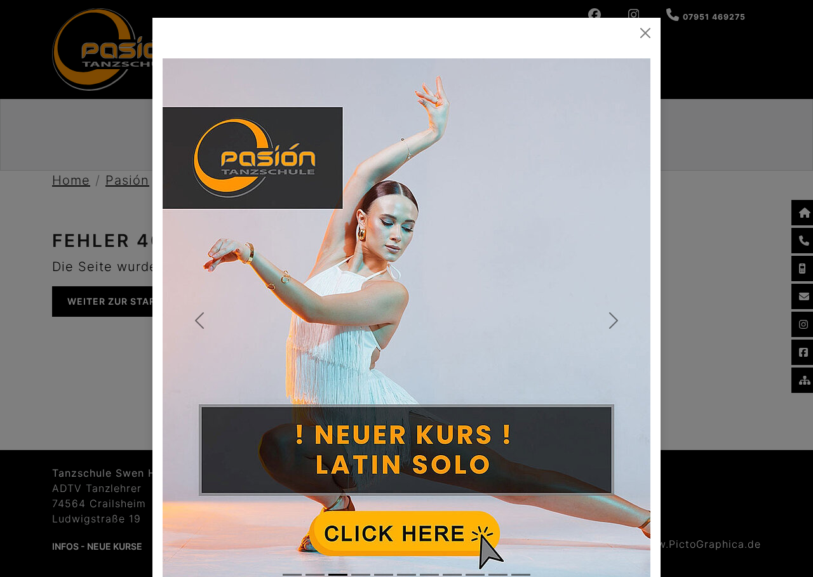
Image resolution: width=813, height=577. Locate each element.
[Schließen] (645, 33)
